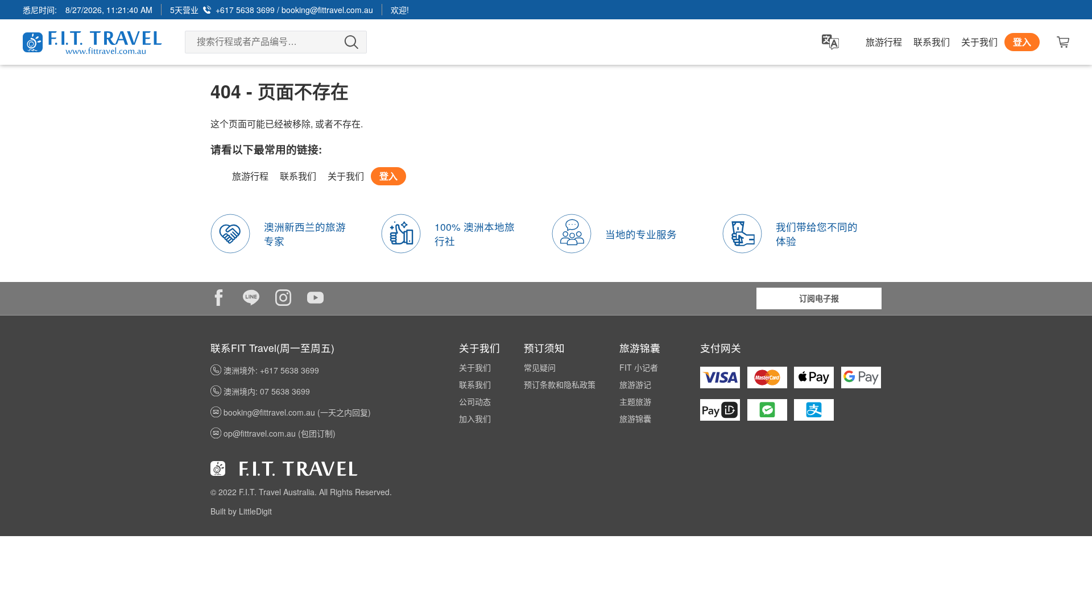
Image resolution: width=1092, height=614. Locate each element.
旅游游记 (635, 384)
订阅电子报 (819, 298)
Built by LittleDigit (241, 511)
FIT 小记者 (638, 367)
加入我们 (475, 418)
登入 (1022, 41)
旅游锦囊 (635, 418)
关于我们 (979, 42)
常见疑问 (540, 367)
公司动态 (475, 401)
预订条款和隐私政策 (559, 384)
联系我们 (931, 42)
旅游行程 (884, 42)
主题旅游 (635, 401)
